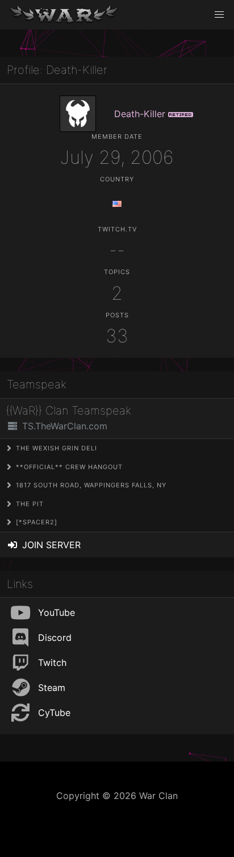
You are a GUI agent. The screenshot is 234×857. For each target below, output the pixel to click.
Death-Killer (139, 113)
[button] (219, 15)
